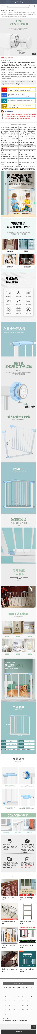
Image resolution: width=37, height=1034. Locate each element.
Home (3, 10)
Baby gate (11, 10)
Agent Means (9, 111)
